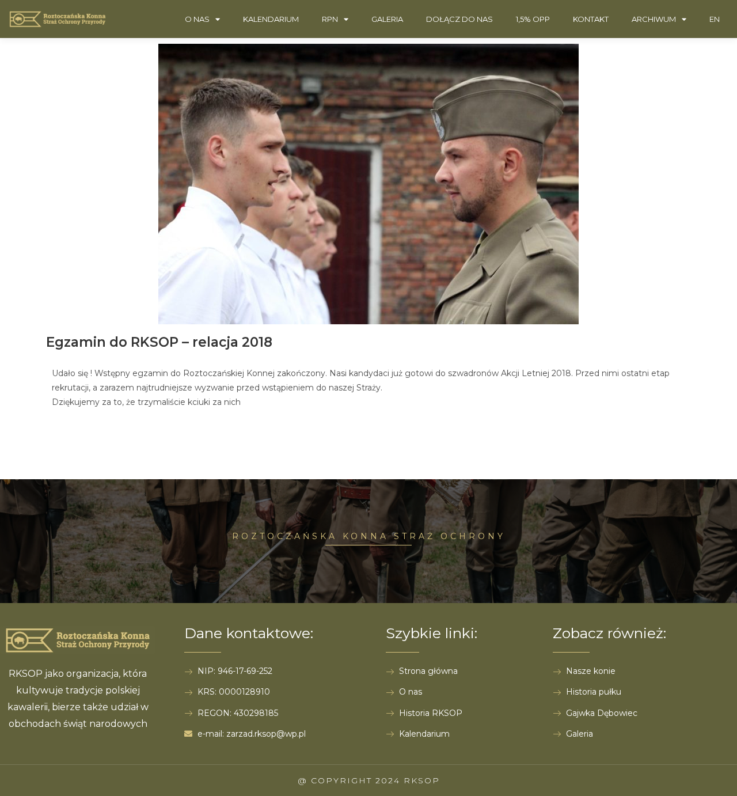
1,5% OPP (533, 19)
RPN (330, 19)
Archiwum (654, 19)
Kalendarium (271, 19)
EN (714, 19)
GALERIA (387, 19)
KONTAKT (591, 19)
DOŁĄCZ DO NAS (459, 19)
